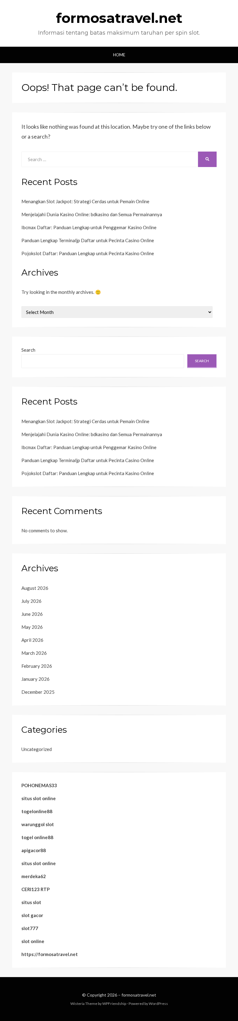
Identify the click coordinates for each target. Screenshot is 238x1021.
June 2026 (32, 614)
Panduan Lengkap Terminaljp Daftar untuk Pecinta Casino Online (87, 240)
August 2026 (34, 588)
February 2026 (36, 666)
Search (28, 350)
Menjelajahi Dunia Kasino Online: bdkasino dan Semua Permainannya (91, 214)
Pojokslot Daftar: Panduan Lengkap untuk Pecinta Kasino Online (87, 253)
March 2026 (34, 653)
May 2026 (32, 627)
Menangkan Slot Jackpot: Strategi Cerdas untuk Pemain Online (85, 201)
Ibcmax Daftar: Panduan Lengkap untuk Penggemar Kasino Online (88, 227)
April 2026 (32, 640)
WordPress (158, 1003)
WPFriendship (114, 1003)
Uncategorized (36, 749)
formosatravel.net (119, 18)
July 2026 (31, 601)
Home (119, 54)
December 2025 (38, 692)
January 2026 (35, 679)
